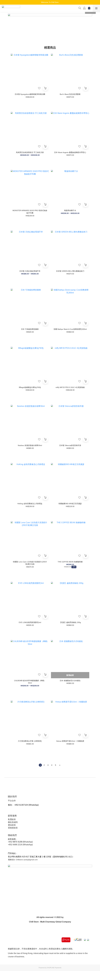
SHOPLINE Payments (54, 968)
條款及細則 (13, 822)
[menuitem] (40, 765)
